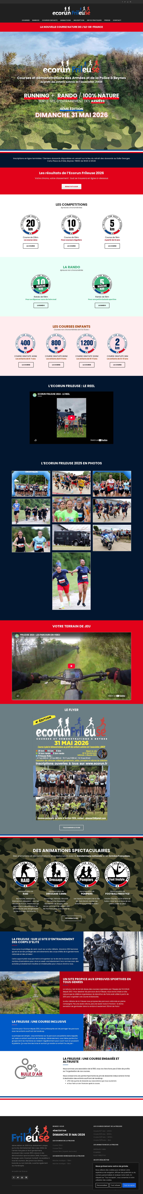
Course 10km (57, 1148)
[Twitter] (125, 2)
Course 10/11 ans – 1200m (102, 1137)
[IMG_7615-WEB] (71, 581)
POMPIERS (97, 1152)
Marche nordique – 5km (62, 1164)
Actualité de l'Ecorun (19, 1171)
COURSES (26, 20)
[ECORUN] (71, 10)
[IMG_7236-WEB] (71, 509)
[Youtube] (127, 2)
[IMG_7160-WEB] (112, 484)
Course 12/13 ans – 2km (102, 1140)
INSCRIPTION (79, 20)
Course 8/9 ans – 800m (102, 1134)
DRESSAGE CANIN (99, 1149)
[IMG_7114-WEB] (112, 510)
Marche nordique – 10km (62, 1160)
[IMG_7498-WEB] (31, 539)
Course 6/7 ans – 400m (102, 1131)
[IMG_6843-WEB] (71, 537)
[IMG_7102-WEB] (112, 538)
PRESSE (107, 20)
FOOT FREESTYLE (99, 1155)
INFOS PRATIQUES (94, 20)
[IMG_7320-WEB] (31, 511)
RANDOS (35, 20)
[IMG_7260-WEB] (71, 482)
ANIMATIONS (65, 20)
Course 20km (58, 1145)
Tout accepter (129, 1185)
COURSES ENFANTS (50, 20)
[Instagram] (130, 2)
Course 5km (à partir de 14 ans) (65, 1151)
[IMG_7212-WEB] (31, 484)
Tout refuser (115, 1185)
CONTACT (117, 20)
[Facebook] (122, 2)
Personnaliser (102, 1185)
